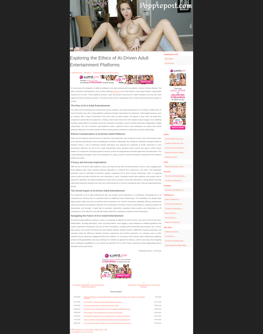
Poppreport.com (79, 329)
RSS (105, 329)
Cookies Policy (98, 329)
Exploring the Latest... (172, 231)
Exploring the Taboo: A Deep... (175, 152)
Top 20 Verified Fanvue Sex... (174, 138)
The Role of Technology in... (174, 180)
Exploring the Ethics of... (173, 222)
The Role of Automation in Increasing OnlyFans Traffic (101, 305)
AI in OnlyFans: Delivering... (174, 204)
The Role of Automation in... (174, 208)
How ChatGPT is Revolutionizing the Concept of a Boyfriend (144, 286)
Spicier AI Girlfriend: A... (172, 199)
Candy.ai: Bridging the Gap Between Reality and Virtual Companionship (107, 319)
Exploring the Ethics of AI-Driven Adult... (106, 72)
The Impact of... (170, 236)
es (81, 332)
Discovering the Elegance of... (174, 190)
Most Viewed (169, 58)
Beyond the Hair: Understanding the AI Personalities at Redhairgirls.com (107, 309)
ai (70, 332)
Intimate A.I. (88, 72)
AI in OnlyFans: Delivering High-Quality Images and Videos (103, 302)
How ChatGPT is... (171, 217)
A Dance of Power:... (171, 157)
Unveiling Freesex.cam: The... (174, 143)
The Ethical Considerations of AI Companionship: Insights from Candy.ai (88, 286)
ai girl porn (116, 91)
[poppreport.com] (131, 25)
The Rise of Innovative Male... (174, 241)
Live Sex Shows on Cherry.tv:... (175, 148)
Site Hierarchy (169, 63)
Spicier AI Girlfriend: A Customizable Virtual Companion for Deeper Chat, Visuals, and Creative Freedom (114, 297)
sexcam (90, 332)
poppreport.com (77, 72)
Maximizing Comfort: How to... (174, 166)
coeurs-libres (76, 332)
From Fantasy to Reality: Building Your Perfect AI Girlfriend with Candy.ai (107, 323)
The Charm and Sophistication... (175, 176)
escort (85, 332)
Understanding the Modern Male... (176, 245)
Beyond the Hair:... (171, 213)
